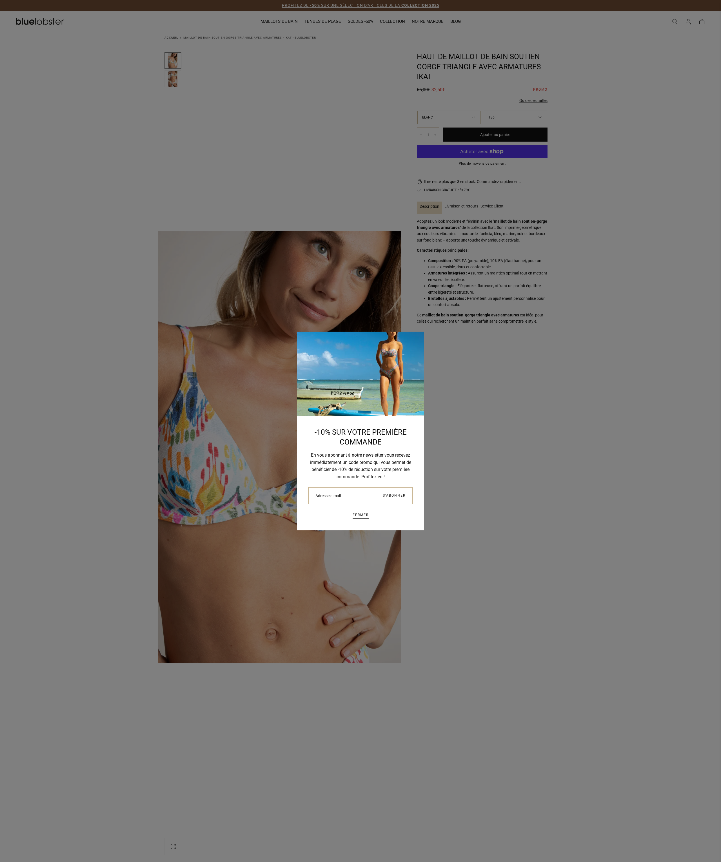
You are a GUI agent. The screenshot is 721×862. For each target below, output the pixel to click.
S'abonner (394, 495)
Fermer (361, 515)
